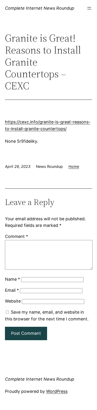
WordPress (57, 391)
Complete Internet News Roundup (39, 8)
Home (74, 166)
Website (13, 301)
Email (12, 290)
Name (12, 279)
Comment (16, 236)
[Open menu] (89, 8)
